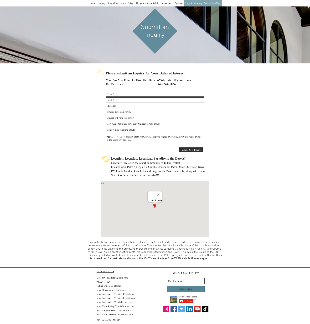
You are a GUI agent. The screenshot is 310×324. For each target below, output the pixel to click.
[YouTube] (197, 309)
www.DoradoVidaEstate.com (111, 289)
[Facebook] (173, 309)
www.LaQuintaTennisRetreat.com (114, 310)
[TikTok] (205, 309)
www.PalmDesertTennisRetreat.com (115, 314)
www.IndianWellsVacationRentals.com (116, 298)
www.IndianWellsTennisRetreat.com (115, 302)
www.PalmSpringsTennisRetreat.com (115, 306)
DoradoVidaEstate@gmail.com (170, 80)
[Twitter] (181, 309)
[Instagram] (166, 309)
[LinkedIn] (189, 309)
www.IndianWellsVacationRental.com (116, 294)
